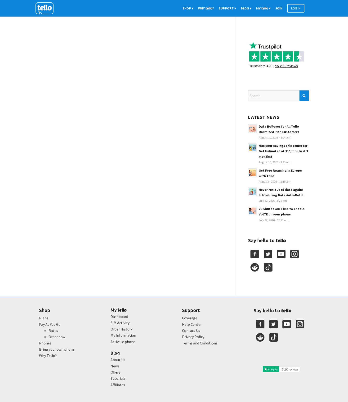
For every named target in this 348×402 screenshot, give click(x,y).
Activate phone (123, 341)
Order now (57, 336)
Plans (43, 318)
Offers (115, 372)
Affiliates (118, 384)
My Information (123, 335)
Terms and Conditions (200, 343)
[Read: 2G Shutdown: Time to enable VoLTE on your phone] (252, 211)
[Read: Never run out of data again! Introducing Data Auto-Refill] (252, 192)
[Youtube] (281, 254)
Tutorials (118, 378)
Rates (53, 330)
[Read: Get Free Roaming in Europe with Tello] (252, 172)
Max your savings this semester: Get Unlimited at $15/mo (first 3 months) (283, 151)
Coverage (189, 318)
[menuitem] (188, 8)
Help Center (192, 324)
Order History (122, 329)
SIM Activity (120, 322)
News (115, 366)
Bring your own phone (57, 349)
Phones (45, 343)
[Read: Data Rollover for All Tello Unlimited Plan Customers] (252, 128)
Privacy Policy (193, 336)
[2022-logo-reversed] (46, 8)
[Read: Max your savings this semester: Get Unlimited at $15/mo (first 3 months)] (252, 147)
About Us (118, 359)
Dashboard (119, 316)
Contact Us (191, 330)
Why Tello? (48, 355)
